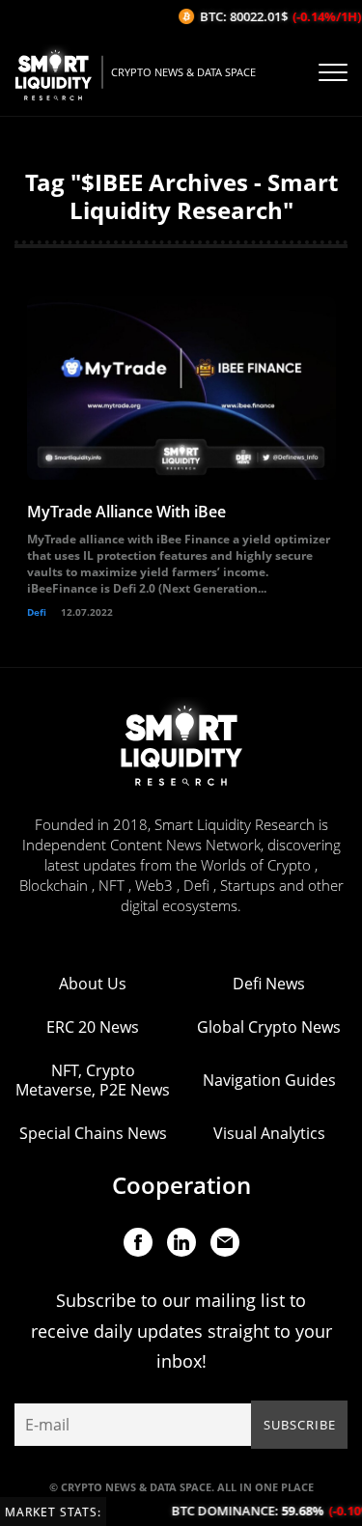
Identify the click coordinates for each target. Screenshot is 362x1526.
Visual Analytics (269, 1133)
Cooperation (181, 1185)
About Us (92, 983)
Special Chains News (93, 1133)
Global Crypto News (269, 1027)
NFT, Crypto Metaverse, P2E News (92, 1080)
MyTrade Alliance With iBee (126, 511)
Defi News (269, 983)
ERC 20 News (92, 1027)
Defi (36, 612)
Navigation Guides (269, 1080)
